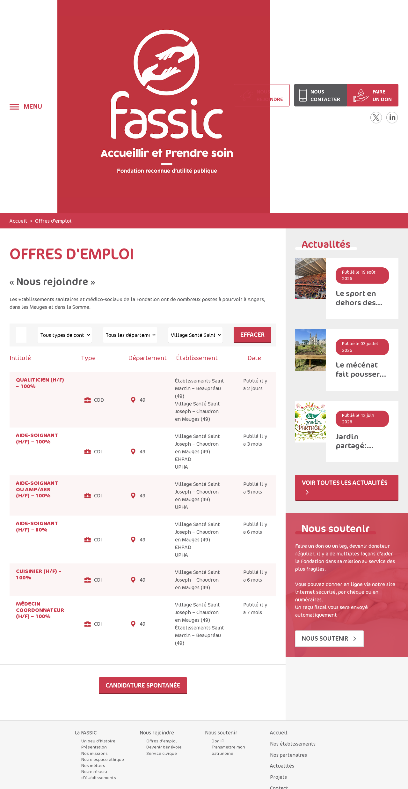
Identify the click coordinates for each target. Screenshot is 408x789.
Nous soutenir (325, 638)
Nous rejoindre (157, 732)
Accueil (18, 220)
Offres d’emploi (161, 741)
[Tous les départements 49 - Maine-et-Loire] (130, 335)
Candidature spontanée (143, 685)
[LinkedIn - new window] (392, 117)
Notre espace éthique (102, 759)
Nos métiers (93, 765)
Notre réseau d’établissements (98, 774)
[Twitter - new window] (376, 117)
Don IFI (218, 741)
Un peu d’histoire (98, 741)
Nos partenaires (288, 754)
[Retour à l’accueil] (163, 106)
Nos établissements (293, 743)
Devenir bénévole (164, 747)
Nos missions (94, 753)
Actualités (282, 765)
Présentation (94, 747)
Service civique (161, 753)
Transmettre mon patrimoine (228, 750)
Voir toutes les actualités (345, 482)
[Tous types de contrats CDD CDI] (65, 335)
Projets (278, 776)
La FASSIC (86, 732)
